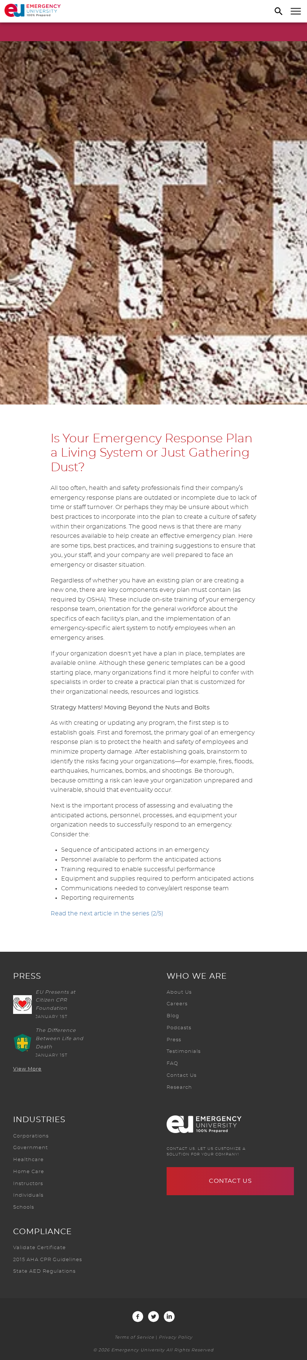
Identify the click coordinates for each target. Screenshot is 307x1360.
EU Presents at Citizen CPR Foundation (56, 1000)
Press (174, 1040)
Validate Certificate (39, 1247)
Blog (173, 1016)
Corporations (31, 1136)
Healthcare (28, 1159)
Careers (177, 1004)
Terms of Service (134, 1337)
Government (30, 1147)
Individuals (28, 1195)
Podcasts (179, 1028)
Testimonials (184, 1051)
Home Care (28, 1171)
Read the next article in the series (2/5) (107, 914)
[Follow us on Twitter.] (153, 1316)
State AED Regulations (44, 1271)
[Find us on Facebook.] (137, 1316)
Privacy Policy (175, 1337)
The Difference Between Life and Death (59, 1038)
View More (27, 1069)
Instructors (28, 1183)
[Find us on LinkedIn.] (169, 1316)
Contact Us (182, 1075)
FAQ (172, 1063)
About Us (179, 992)
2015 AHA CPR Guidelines (47, 1259)
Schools (23, 1207)
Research (179, 1087)
